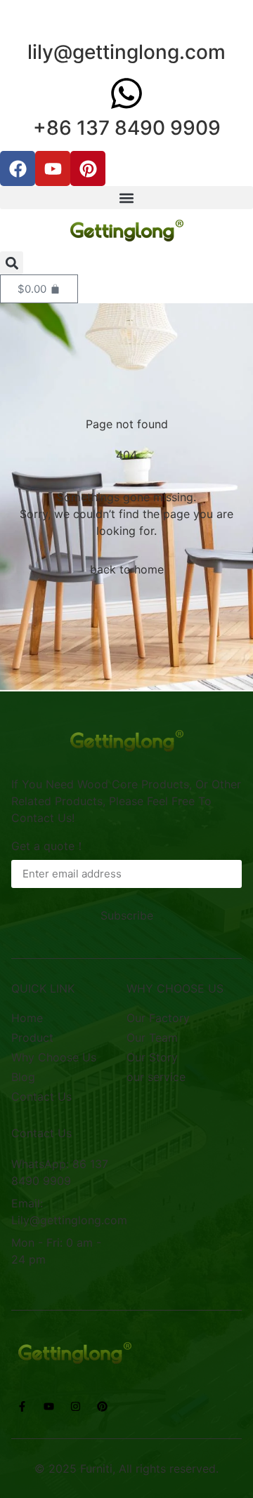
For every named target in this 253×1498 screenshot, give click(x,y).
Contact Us (41, 1096)
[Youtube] (52, 168)
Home (27, 1018)
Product (32, 1037)
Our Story (152, 1057)
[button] (126, 197)
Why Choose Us (53, 1057)
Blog (23, 1077)
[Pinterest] (87, 168)
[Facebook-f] (21, 1406)
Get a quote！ (48, 846)
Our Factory (158, 1018)
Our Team (152, 1037)
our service (156, 1077)
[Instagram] (75, 1406)
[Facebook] (17, 168)
